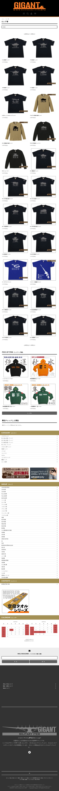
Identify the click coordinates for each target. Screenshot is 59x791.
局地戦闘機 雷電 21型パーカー (9, 406)
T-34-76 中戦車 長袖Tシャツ (36, 115)
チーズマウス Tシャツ (6, 282)
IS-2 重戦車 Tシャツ (34, 171)
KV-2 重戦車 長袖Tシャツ (7, 143)
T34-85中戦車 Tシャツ (34, 254)
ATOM (38, 779)
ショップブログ (31, 779)
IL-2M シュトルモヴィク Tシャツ (9, 115)
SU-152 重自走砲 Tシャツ (7, 198)
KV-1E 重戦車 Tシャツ (6, 309)
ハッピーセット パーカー (8, 378)
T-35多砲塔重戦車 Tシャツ (35, 309)
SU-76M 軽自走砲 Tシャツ (35, 226)
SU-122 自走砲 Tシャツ (35, 198)
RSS (35, 779)
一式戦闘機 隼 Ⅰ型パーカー (36, 406)
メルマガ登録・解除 (23, 779)
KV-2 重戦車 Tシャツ (34, 337)
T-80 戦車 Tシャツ (6, 87)
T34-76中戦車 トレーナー (35, 143)
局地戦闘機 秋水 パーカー (35, 378)
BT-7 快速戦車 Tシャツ (7, 226)
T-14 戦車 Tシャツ (6, 59)
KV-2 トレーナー (5, 171)
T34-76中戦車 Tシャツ (6, 337)
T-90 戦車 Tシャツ (33, 59)
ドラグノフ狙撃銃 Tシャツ (35, 282)
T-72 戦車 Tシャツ (33, 87)
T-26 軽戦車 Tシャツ (6, 254)
